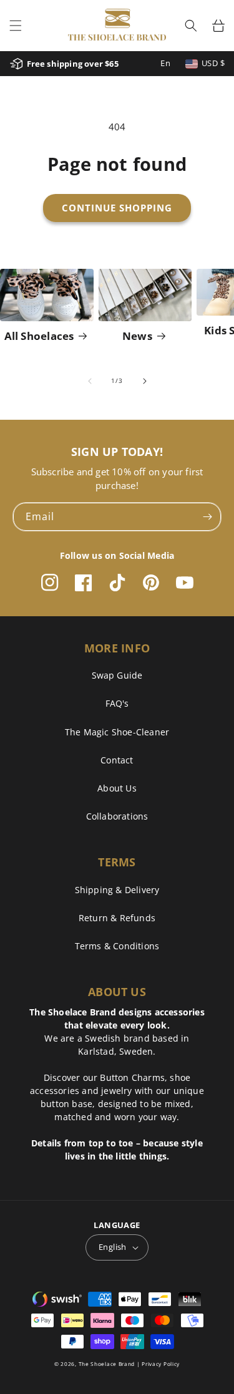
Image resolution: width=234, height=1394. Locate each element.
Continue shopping (117, 207)
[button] (15, 25)
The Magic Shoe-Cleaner (117, 732)
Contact (116, 760)
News (137, 335)
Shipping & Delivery (117, 890)
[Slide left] (90, 381)
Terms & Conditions (117, 946)
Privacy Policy (161, 1363)
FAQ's (117, 703)
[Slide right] (144, 381)
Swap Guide (117, 675)
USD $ (213, 63)
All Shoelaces (39, 335)
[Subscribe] (207, 516)
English (113, 1246)
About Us (117, 788)
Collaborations (117, 816)
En (165, 63)
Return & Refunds (117, 918)
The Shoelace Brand (107, 1363)
